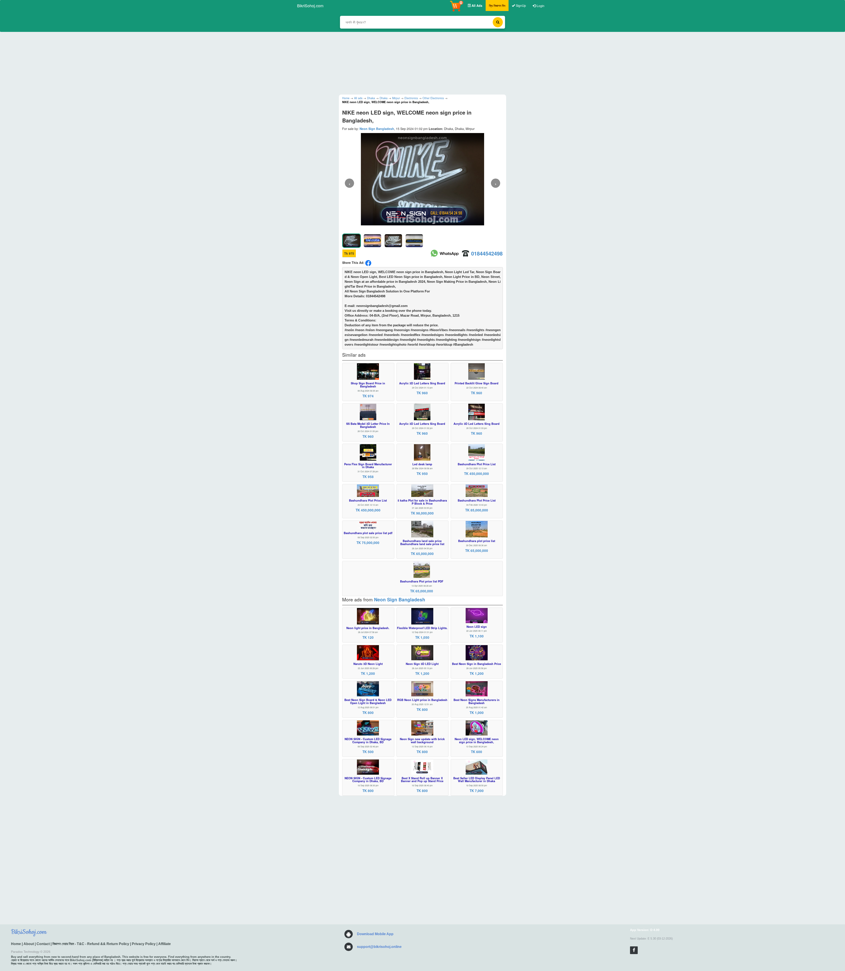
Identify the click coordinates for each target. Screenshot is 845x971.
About (29, 944)
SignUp (520, 5)
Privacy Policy (144, 944)
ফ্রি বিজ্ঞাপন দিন (497, 5)
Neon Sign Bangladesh (377, 128)
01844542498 (487, 253)
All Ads (476, 5)
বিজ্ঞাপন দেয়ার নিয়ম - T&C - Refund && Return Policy (90, 944)
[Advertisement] (419, 62)
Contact (43, 944)
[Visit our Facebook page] (634, 950)
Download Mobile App (375, 934)
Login (540, 6)
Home (16, 944)
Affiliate (164, 944)
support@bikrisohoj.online (379, 947)
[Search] (498, 22)
